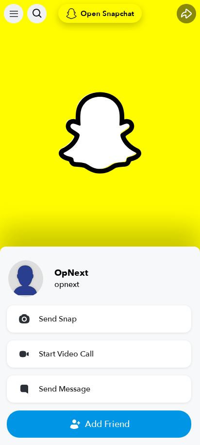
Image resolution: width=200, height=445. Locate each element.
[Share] (186, 13)
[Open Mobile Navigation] (13, 13)
